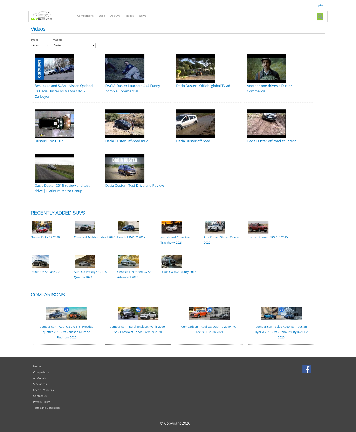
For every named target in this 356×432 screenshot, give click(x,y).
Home (37, 366)
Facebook (307, 369)
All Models (39, 378)
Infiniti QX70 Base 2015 (46, 272)
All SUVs (115, 16)
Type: (34, 40)
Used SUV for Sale (44, 390)
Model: (57, 40)
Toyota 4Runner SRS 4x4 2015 (267, 237)
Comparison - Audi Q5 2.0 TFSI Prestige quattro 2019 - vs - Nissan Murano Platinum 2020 (66, 332)
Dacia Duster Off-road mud (126, 141)
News (142, 16)
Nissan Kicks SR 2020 (45, 237)
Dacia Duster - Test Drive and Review (134, 185)
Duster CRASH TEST (50, 141)
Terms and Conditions (46, 408)
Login (319, 5)
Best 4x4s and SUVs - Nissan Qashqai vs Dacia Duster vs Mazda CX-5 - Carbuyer (64, 91)
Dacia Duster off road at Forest (271, 141)
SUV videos (40, 384)
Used (102, 16)
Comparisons (85, 16)
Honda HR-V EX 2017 (131, 237)
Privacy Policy (41, 402)
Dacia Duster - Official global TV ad (203, 85)
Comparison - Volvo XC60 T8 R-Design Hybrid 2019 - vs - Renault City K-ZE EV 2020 (281, 332)
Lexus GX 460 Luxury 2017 (178, 272)
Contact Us (40, 396)
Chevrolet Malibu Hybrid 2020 (94, 237)
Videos (129, 16)
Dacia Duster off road (193, 141)
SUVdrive (44, 16)
